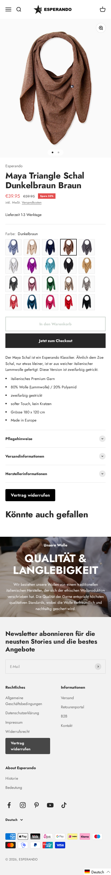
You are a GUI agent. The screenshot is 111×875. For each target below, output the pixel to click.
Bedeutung (13, 787)
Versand (67, 697)
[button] (97, 872)
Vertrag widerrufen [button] (30, 495)
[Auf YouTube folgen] (50, 805)
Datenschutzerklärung (22, 713)
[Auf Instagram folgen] (22, 805)
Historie (11, 778)
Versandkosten (31, 202)
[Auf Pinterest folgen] (36, 805)
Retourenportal (72, 707)
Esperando (14, 166)
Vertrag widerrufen (20, 746)
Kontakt (66, 725)
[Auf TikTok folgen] (64, 805)
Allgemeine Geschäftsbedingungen (23, 700)
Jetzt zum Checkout (55, 340)
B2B (64, 716)
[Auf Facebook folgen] (9, 805)
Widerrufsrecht (17, 731)
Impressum (14, 722)
